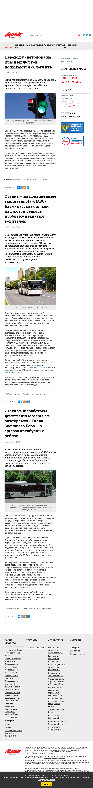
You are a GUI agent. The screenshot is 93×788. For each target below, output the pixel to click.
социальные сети (36, 367)
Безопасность (44, 179)
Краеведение (11, 717)
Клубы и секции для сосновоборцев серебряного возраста (57, 702)
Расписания (31, 45)
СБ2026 (29, 609)
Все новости (8, 46)
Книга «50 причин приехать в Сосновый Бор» (13, 661)
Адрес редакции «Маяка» (33, 747)
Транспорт (30, 179)
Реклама (60, 45)
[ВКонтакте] (18, 187)
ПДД (37, 179)
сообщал (19, 377)
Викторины (10, 721)
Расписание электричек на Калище (53, 658)
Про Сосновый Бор (70, 46)
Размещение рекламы (33, 756)
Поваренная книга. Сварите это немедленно (13, 733)
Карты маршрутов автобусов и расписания (56, 667)
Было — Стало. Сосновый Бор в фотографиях (11, 670)
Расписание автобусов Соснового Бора (55, 650)
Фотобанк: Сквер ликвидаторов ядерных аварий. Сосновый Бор (13, 696)
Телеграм (74, 647)
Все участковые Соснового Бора (55, 716)
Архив (7, 724)
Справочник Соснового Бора (55, 674)
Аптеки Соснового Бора (56, 710)
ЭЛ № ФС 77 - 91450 (57, 752)
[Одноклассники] (24, 187)
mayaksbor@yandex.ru (45, 753)
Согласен (46, 784)
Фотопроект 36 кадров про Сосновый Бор (11, 678)
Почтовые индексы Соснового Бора (57, 722)
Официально (42, 45)
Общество (16, 179)
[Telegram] (21, 187)
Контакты (52, 45)
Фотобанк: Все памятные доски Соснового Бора (12, 687)
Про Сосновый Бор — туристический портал (13, 653)
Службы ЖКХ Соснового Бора (55, 728)
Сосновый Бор (19, 46)
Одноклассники (77, 654)
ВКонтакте (75, 651)
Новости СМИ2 (66, 61)
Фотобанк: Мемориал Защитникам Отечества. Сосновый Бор (11, 709)
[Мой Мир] (28, 187)
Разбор (8, 727)
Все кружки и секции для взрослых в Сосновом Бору (55, 691)
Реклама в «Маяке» (35, 647)
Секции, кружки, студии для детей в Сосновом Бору (56, 681)
